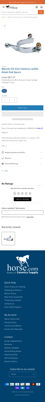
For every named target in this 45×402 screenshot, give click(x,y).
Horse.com (19, 392)
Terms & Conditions (13, 325)
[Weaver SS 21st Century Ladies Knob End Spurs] (8, 238)
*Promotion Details (12, 300)
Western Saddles (11, 348)
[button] (22, 113)
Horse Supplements (13, 341)
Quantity (4, 96)
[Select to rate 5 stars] (30, 193)
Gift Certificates (11, 358)
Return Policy (10, 293)
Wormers (8, 344)
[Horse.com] (12, 7)
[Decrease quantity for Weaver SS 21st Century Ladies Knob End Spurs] (4, 100)
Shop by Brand (10, 354)
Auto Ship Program (12, 307)
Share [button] (6, 171)
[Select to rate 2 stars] (18, 193)
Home (3, 17)
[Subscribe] (33, 374)
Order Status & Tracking (14, 286)
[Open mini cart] (41, 7)
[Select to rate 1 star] (14, 193)
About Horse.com (12, 319)
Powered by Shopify (28, 392)
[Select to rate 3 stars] (22, 193)
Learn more (29, 217)
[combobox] (22, 12)
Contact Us (9, 303)
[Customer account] (36, 7)
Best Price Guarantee (13, 297)
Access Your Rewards (13, 329)
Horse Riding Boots (12, 351)
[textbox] (22, 212)
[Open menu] (3, 7)
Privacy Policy (10, 322)
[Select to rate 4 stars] (26, 193)
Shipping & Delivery (13, 290)
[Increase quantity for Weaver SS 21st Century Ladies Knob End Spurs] (14, 100)
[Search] (41, 12)
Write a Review (22, 199)
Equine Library (10, 361)
